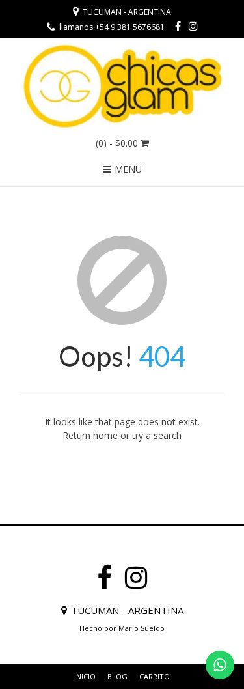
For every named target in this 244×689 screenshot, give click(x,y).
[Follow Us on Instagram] (193, 26)
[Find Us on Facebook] (178, 26)
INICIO (85, 676)
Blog (117, 676)
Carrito (154, 676)
